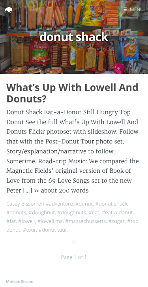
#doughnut (42, 212)
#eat (93, 212)
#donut (84, 203)
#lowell (26, 221)
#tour (29, 229)
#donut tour (53, 229)
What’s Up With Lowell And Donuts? (72, 93)
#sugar (116, 221)
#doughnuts (71, 212)
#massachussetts (85, 221)
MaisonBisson (20, 281)
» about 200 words (61, 190)
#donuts (16, 212)
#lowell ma (50, 221)
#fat (11, 221)
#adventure (59, 203)
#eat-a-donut (117, 212)
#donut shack (111, 203)
